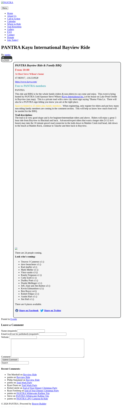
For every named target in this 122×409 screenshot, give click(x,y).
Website (5, 337)
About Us (11, 16)
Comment (5, 356)
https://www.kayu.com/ (26, 81)
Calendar (11, 21)
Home (10, 13)
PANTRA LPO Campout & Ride (32, 398)
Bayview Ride (30, 374)
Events (13, 319)
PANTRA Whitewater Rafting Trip (33, 393)
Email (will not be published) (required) (19, 334)
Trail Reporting (14, 26)
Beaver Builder (39, 403)
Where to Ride (14, 24)
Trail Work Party (24, 382)
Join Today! (12, 40)
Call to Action (13, 18)
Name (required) (9, 331)
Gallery (10, 29)
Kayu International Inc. (73, 96)
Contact (10, 34)
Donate (10, 37)
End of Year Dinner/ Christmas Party (40, 388)
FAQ (9, 32)
